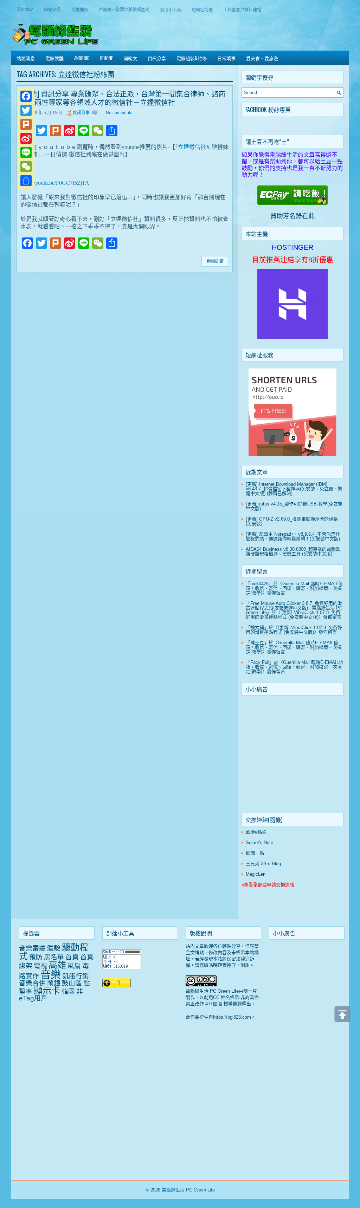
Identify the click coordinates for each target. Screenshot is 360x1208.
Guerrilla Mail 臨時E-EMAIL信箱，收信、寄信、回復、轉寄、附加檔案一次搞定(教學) (294, 588)
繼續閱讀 (215, 261)
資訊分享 (157, 57)
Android (82, 57)
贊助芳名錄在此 (292, 216)
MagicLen (255, 874)
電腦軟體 (54, 57)
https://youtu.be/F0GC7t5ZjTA (54, 183)
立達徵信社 (192, 147)
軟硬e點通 (256, 832)
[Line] (26, 152)
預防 (36, 957)
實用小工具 (170, 9)
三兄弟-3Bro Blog (263, 863)
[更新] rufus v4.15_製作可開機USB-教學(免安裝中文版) (294, 506)
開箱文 (130, 57)
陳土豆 (257, 642)
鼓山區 (72, 983)
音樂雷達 (32, 948)
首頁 (72, 957)
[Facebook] (26, 96)
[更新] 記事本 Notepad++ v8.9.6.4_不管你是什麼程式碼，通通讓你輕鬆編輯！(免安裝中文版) (293, 536)
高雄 (57, 965)
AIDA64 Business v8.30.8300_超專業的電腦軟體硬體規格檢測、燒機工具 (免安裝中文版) (293, 551)
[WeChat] (26, 166)
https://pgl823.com (232, 1017)
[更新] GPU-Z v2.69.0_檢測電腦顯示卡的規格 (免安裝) (292, 521)
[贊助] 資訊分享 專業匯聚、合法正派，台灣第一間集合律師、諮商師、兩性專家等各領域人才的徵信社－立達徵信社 (122, 97)
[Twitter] (26, 110)
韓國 (68, 991)
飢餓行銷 (75, 976)
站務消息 (26, 57)
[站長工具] (121, 967)
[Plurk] (26, 124)
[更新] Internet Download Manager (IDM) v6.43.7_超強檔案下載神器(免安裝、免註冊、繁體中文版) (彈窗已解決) (294, 489)
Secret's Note (259, 842)
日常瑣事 (226, 57)
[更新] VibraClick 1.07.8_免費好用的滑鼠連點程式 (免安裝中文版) (293, 615)
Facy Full (259, 662)
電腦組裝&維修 (191, 57)
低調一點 (255, 853)
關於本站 (25, 9)
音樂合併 (32, 983)
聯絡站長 (52, 9)
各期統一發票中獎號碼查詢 (124, 9)
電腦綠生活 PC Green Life (188, 1190)
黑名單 (54, 957)
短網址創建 (202, 9)
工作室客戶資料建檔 (242, 9)
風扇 (74, 965)
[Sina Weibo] (26, 138)
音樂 (50, 974)
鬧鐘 (53, 983)
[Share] (26, 181)
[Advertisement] (292, 755)
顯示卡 (47, 990)
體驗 (53, 948)
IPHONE (106, 57)
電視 (40, 965)
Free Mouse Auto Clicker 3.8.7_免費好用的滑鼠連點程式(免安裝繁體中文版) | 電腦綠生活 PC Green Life (294, 608)
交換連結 (79, 9)
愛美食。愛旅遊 (262, 57)
